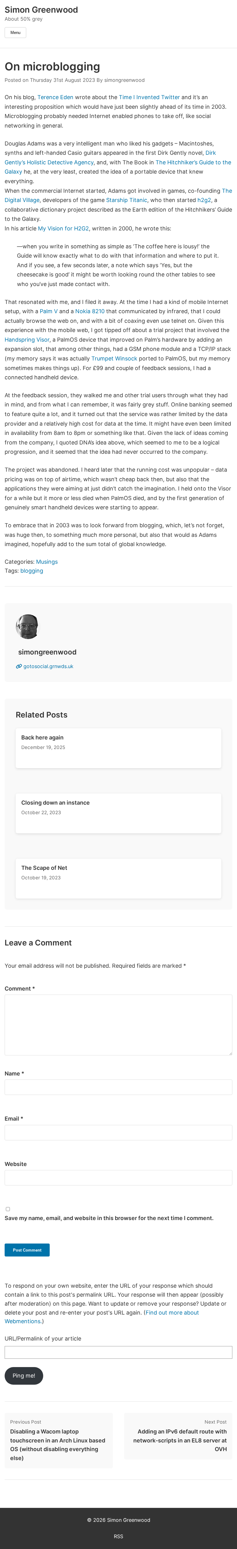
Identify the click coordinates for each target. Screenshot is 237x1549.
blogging (31, 570)
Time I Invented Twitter (149, 97)
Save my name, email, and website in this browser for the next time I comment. (109, 1218)
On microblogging (52, 66)
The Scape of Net (44, 868)
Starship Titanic (126, 200)
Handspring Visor (27, 339)
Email (14, 1118)
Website (16, 1164)
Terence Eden (55, 97)
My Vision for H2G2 (63, 228)
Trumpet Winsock (114, 358)
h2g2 (204, 200)
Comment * (20, 988)
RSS (118, 1536)
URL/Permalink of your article (43, 1338)
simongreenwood (124, 80)
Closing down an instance (55, 802)
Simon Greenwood (41, 10)
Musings (47, 561)
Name (14, 1073)
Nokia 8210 (90, 311)
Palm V (49, 311)
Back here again (42, 737)
